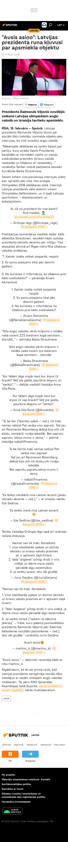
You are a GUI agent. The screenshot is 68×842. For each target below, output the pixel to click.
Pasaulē (32, 744)
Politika (59, 744)
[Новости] (31, 104)
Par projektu (8, 774)
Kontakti (45, 779)
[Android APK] (12, 812)
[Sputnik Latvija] (10, 26)
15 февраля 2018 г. (34, 227)
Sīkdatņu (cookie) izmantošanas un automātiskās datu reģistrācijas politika (23, 795)
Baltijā (18, 744)
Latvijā (6, 698)
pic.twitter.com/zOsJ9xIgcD (34, 217)
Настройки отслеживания (16, 801)
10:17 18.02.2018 (11, 54)
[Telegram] (47, 104)
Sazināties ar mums (12, 788)
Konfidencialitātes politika (16, 784)
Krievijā (46, 744)
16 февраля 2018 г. (44, 322)
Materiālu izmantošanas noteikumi (21, 779)
